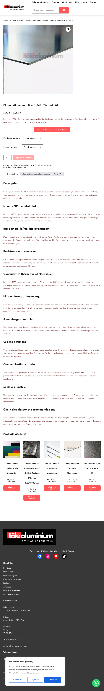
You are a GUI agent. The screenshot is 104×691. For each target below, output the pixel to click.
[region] (35, 671)
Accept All (53, 680)
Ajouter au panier (23, 158)
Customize (17, 680)
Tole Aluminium (19, 168)
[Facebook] (39, 556)
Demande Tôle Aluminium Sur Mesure (52, 130)
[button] (68, 29)
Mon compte (8, 572)
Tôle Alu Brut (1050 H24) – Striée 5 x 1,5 (92, 468)
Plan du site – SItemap (12, 594)
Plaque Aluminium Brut (33, 20)
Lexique (6, 583)
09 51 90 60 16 (13, 640)
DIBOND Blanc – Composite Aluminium (52, 468)
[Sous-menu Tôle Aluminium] (47, 2)
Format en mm (10, 147)
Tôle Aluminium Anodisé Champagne (72, 468)
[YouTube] (56, 556)
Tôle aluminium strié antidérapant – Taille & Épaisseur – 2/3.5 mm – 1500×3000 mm (32, 473)
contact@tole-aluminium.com (15, 646)
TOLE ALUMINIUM (16, 20)
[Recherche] (64, 10)
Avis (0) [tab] (57, 174)
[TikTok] (64, 556)
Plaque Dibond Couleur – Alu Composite (12, 468)
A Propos (7, 587)
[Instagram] (48, 556)
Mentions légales (10, 576)
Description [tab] (12, 174)
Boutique (7, 568)
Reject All (35, 680)
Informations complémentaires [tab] (36, 174)
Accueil (5, 20)
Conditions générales (12, 579)
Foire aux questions (11, 591)
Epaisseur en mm (12, 138)
